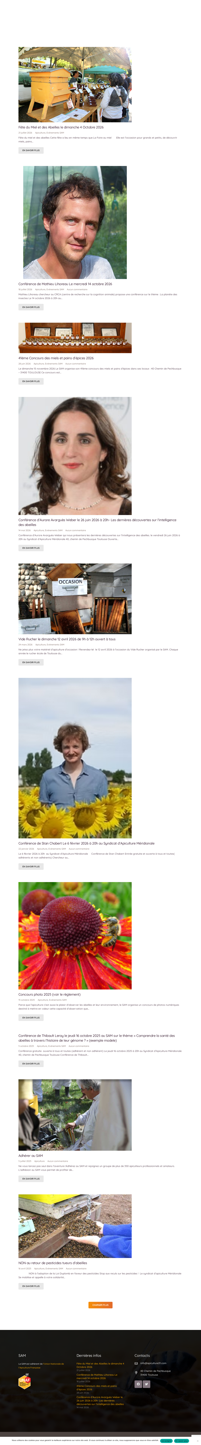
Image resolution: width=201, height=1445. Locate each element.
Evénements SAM (55, 132)
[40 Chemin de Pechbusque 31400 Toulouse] (137, 1373)
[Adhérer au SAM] (75, 1115)
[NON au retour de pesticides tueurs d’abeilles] (75, 1226)
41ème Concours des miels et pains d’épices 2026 (56, 358)
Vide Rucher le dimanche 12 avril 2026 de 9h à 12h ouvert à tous (66, 639)
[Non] (197, 1441)
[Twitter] (146, 1384)
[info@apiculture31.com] (137, 1364)
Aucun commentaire (77, 289)
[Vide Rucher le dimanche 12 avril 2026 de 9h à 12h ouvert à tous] (75, 598)
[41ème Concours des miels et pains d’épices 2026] (75, 338)
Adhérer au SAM (30, 1155)
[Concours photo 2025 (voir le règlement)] (75, 935)
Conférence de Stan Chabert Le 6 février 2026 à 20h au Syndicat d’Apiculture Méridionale (86, 843)
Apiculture (40, 132)
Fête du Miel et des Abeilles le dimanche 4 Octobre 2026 (61, 127)
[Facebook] (138, 1384)
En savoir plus (181, 1441)
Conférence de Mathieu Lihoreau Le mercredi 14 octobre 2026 (65, 284)
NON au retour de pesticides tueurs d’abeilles (52, 1263)
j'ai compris (166, 1441)
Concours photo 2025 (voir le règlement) (49, 994)
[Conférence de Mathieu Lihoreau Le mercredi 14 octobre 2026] (75, 222)
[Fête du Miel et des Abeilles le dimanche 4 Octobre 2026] (75, 84)
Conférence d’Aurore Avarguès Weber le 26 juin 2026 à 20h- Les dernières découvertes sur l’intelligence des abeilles (100, 1401)
